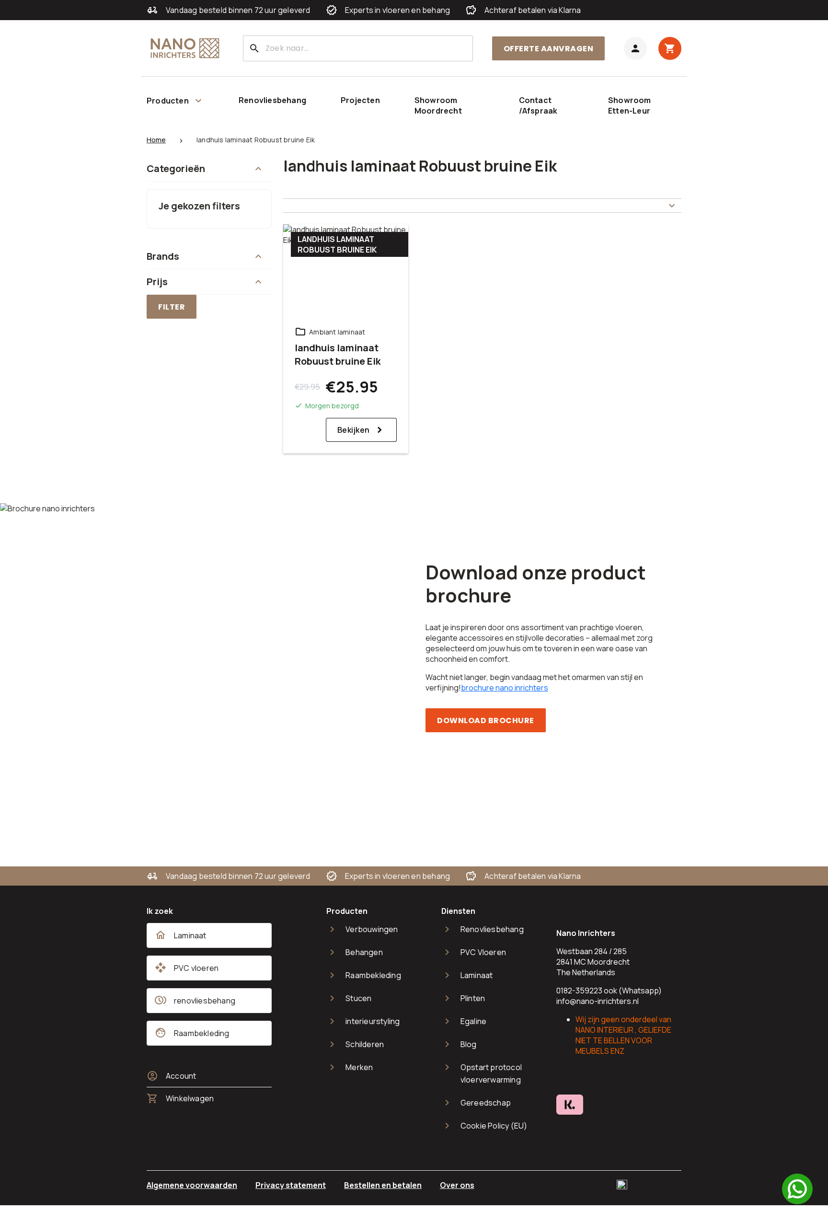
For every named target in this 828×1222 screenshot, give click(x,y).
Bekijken (353, 430)
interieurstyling (372, 1021)
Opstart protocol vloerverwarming (491, 1073)
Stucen (358, 998)
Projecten (360, 100)
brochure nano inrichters (504, 687)
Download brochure (485, 720)
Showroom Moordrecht (438, 105)
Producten (168, 100)
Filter (171, 306)
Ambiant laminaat (337, 331)
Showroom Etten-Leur (629, 105)
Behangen (364, 952)
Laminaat (476, 975)
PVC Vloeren (483, 952)
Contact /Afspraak (538, 105)
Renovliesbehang (272, 100)
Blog (468, 1044)
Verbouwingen (371, 929)
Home (156, 139)
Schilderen (364, 1044)
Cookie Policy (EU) (494, 1125)
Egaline (473, 1021)
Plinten (472, 998)
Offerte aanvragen (549, 48)
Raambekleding (373, 975)
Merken (359, 1067)
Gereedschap (485, 1102)
